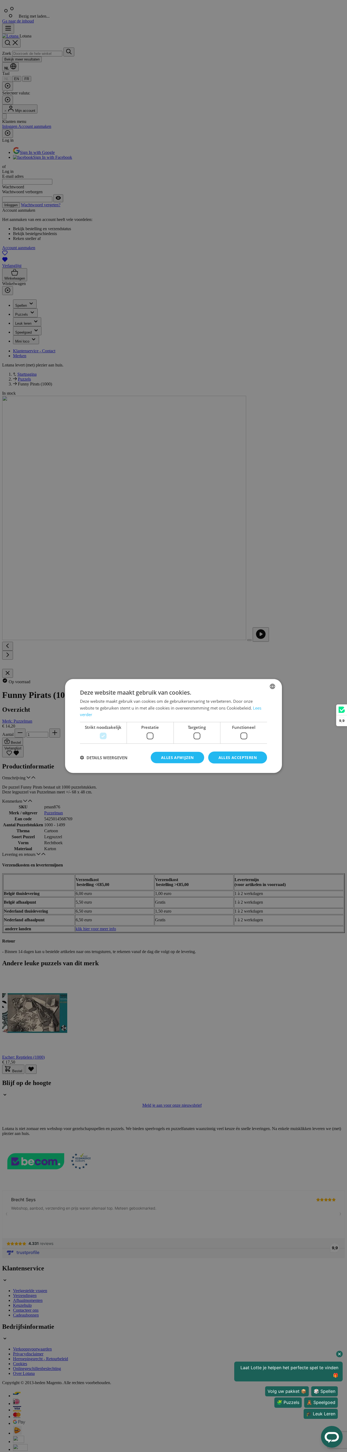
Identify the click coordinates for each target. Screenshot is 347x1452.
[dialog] (173, 726)
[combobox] (272, 686)
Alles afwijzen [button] (177, 757)
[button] (103, 758)
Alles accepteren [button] (238, 757)
